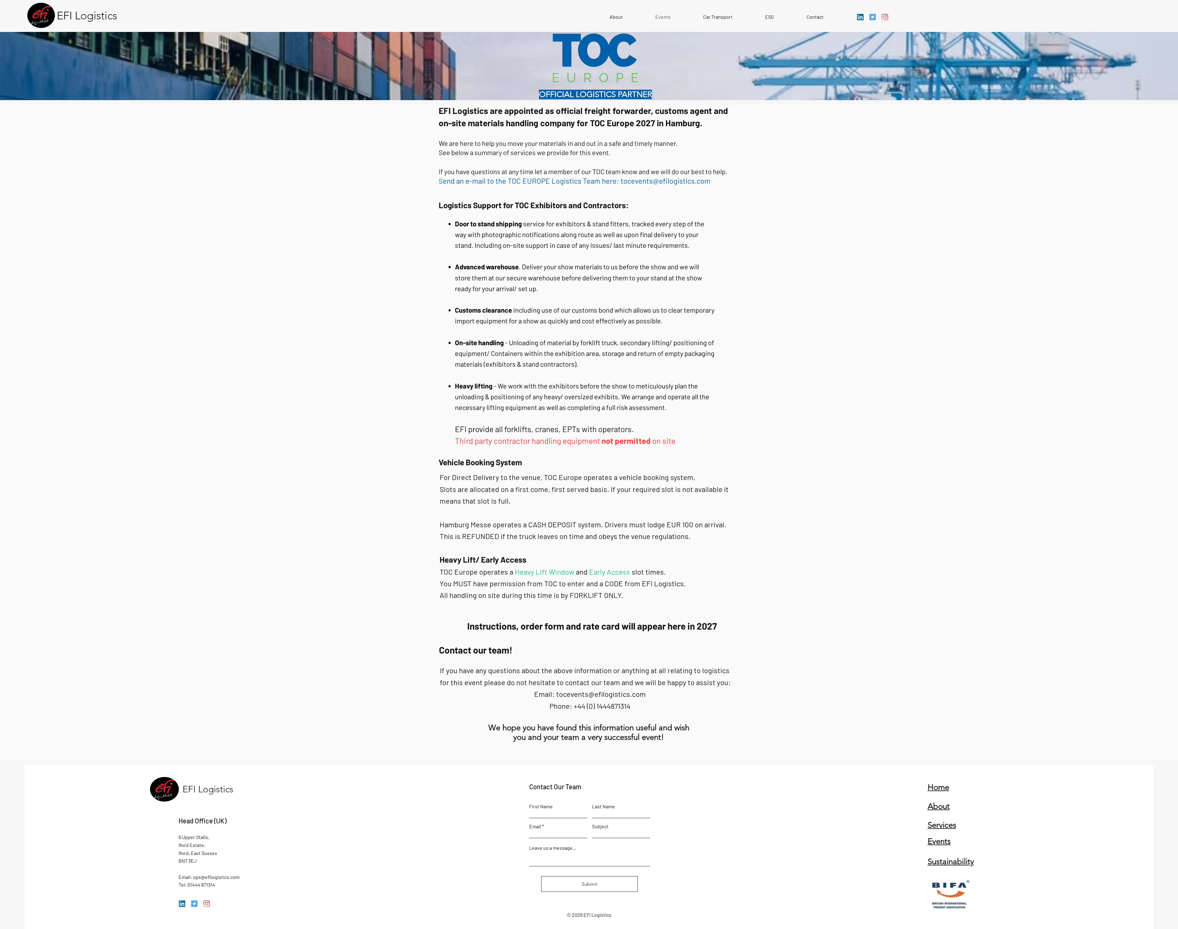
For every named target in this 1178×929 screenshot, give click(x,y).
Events (939, 841)
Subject (600, 826)
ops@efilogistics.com (216, 877)
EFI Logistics (209, 789)
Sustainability (951, 861)
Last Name (603, 806)
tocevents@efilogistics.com (665, 180)
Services (942, 825)
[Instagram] (885, 17)
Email (535, 826)
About (939, 806)
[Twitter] (872, 17)
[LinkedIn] (860, 17)
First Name (541, 806)
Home (938, 787)
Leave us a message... (552, 847)
